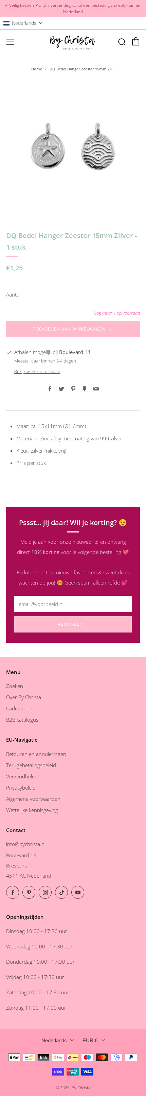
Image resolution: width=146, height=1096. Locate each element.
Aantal (13, 294)
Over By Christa (23, 697)
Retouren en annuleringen (36, 754)
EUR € (90, 1040)
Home (36, 68)
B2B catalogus (22, 719)
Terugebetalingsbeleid (31, 765)
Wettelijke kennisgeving (32, 810)
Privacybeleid (21, 787)
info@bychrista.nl (25, 844)
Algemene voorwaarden (33, 798)
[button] (23, 23)
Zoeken (14, 685)
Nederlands (54, 1040)
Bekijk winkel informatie (37, 371)
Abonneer (70, 624)
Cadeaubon (19, 708)
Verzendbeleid (22, 776)
